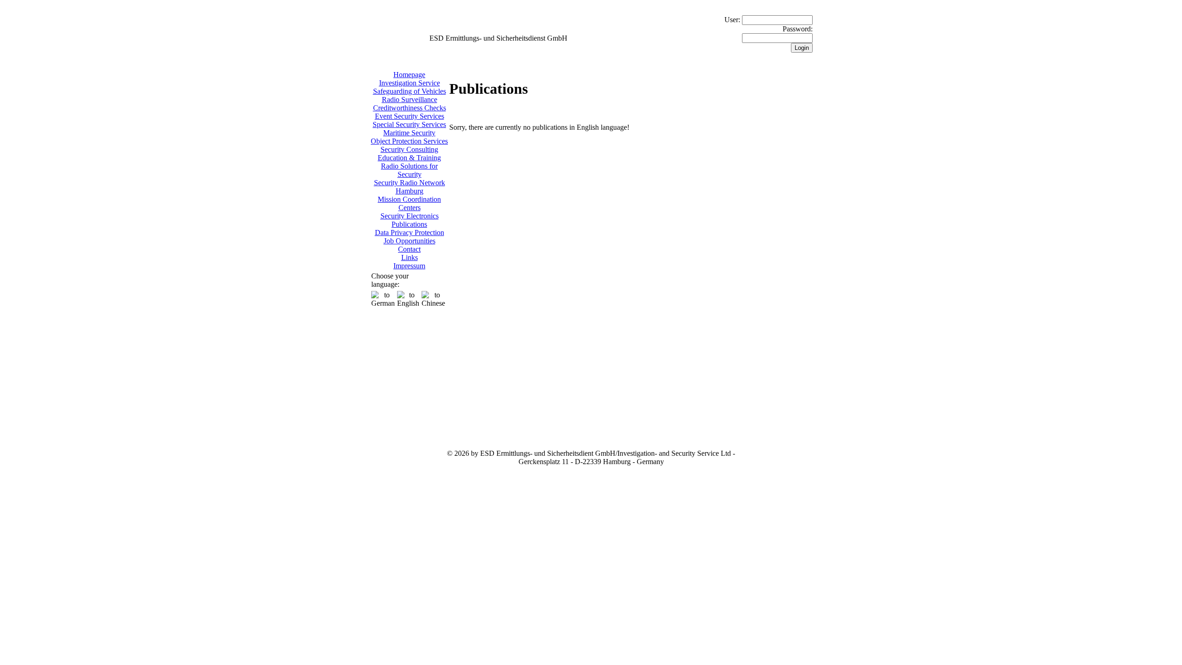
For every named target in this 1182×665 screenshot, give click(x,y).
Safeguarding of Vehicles (409, 91)
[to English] (408, 299)
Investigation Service (409, 83)
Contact (409, 249)
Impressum (409, 266)
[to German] (383, 299)
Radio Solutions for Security (409, 170)
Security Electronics (409, 216)
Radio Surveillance (409, 99)
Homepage (409, 75)
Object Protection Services (409, 141)
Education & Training (409, 158)
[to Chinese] (433, 299)
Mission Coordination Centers (409, 203)
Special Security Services (409, 124)
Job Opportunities (409, 241)
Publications (409, 224)
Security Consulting (409, 149)
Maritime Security (409, 133)
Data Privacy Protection (409, 232)
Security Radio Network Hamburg (409, 187)
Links (409, 257)
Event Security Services (409, 116)
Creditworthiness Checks (409, 108)
